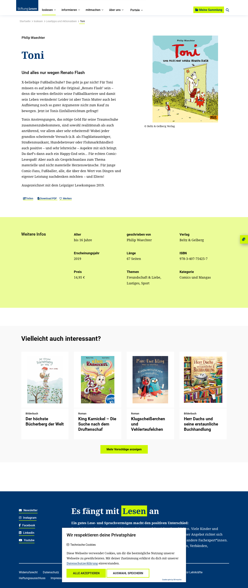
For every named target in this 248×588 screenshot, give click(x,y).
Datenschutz (51, 572)
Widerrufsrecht (28, 572)
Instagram (29, 517)
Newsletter (30, 510)
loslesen (38, 21)
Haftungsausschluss (32, 578)
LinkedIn (28, 532)
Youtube (28, 540)
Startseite (25, 21)
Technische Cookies (83, 544)
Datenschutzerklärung (82, 563)
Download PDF (48, 198)
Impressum (58, 578)
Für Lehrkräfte (193, 572)
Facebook (28, 525)
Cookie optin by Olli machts (172, 580)
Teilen (29, 198)
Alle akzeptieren (86, 573)
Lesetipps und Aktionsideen (61, 21)
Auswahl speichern (128, 573)
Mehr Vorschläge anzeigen (124, 449)
